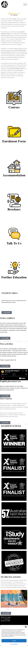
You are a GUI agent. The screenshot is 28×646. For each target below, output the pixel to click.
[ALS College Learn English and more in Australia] (4, 4)
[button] (26, 627)
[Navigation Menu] (25, 4)
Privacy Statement (14, 644)
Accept (14, 640)
